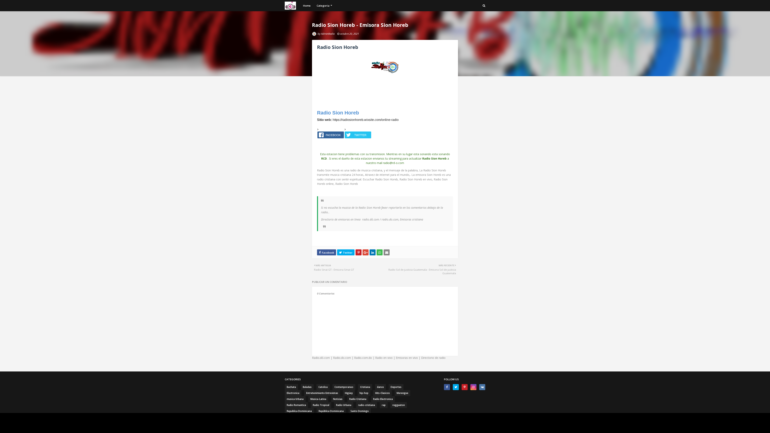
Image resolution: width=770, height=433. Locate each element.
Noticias (337, 399)
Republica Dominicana (299, 411)
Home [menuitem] (307, 5)
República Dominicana (331, 411)
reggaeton (398, 405)
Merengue (402, 393)
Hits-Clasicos (382, 393)
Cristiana (365, 387)
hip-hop (364, 393)
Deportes (396, 387)
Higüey (349, 393)
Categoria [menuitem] (323, 5)
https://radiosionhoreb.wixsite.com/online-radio (366, 119)
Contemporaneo (343, 387)
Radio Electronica (383, 399)
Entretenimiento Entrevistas (322, 393)
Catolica (323, 387)
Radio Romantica (296, 405)
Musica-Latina (318, 399)
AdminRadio (328, 33)
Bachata (291, 387)
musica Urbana (295, 399)
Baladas (307, 387)
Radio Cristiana (357, 399)
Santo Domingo (360, 411)
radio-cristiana (366, 405)
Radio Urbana (343, 405)
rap (384, 405)
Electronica (293, 393)
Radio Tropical (321, 405)
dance (380, 387)
